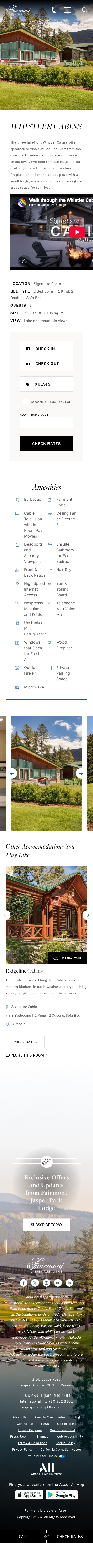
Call (23, 1536)
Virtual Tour (72, 958)
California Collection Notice (61, 1449)
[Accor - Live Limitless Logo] (46, 1468)
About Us (19, 1417)
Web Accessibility (70, 1437)
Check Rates (46, 443)
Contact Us (25, 1424)
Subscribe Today (46, 1224)
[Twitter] (35, 1283)
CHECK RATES (25, 1042)
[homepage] (21, 10)
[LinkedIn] (69, 1283)
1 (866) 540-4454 (56, 1395)
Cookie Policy (65, 1443)
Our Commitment (62, 1430)
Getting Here (66, 1424)
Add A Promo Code (34, 414)
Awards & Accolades (50, 1417)
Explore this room (25, 1055)
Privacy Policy (22, 1449)
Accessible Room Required (50, 401)
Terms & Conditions (32, 1443)
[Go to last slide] (12, 773)
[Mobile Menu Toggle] (67, 10)
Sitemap (42, 1437)
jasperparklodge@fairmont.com (46, 1407)
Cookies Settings (46, 1456)
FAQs (45, 1424)
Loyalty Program (30, 1430)
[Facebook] (23, 1283)
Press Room (19, 1437)
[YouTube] (58, 1283)
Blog (77, 1417)
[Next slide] (81, 773)
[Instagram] (46, 1283)
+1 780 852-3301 (58, 1401)
